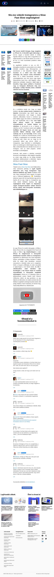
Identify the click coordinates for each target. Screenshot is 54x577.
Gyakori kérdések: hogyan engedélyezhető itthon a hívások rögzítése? (33, 524)
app (37, 21)
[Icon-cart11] (41, 3)
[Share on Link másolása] (33, 40)
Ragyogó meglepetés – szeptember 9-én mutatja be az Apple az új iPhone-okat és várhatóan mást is (45, 102)
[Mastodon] (46, 538)
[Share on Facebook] (20, 40)
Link (14, 344)
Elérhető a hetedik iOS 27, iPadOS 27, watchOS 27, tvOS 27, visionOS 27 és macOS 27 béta (45, 124)
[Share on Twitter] (25, 40)
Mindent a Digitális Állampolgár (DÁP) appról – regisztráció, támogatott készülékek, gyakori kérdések (34, 509)
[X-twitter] (46, 535)
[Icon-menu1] (48, 3)
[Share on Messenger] (23, 40)
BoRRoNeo (16, 456)
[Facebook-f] (42, 535)
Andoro (19, 356)
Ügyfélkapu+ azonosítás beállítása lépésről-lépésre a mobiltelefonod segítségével (46, 508)
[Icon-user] (44, 3)
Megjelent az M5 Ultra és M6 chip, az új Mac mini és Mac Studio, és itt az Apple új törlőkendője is (50, 100)
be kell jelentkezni (30, 482)
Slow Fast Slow (20, 164)
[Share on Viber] (31, 40)
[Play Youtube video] (27, 295)
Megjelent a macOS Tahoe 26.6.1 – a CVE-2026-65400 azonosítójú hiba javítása (9, 77)
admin (19, 390)
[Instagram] (42, 538)
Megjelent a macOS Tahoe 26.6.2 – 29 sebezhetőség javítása (3, 60)
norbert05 (16, 417)
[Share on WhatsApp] (28, 40)
